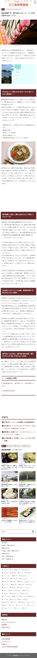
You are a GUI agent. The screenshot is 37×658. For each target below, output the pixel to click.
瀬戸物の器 (27, 446)
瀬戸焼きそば (18, 446)
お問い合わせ (5, 627)
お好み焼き (15, 593)
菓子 (5, 572)
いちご (31, 605)
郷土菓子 (6, 602)
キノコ (23, 596)
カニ (12, 605)
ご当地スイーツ (23, 587)
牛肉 (30, 584)
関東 (4, 548)
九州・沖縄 (6, 559)
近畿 (4, 553)
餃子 (13, 599)
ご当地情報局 (15, 655)
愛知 (3, 9)
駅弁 (32, 596)
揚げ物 (23, 575)
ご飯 (5, 593)
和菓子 (6, 581)
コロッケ (32, 602)
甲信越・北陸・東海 (9, 551)
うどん (6, 578)
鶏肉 (21, 581)
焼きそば (24, 578)
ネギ (14, 602)
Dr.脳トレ (4, 644)
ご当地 (28, 572)
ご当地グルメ (8, 570)
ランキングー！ (6, 641)
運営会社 (4, 619)
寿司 (22, 584)
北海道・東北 (7, 545)
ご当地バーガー (7, 608)
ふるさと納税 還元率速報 (9, 646)
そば (5, 587)
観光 (26, 590)
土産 (19, 590)
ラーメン (6, 575)
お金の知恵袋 (5, 639)
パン (5, 599)
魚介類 (4, 542)
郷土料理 (26, 570)
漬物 (15, 596)
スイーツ (6, 596)
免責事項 (4, 624)
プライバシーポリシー (8, 622)
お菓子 (24, 593)
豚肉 (14, 584)
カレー (6, 584)
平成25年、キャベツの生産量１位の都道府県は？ (19, 422)
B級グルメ (30, 581)
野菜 (14, 572)
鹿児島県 (22, 602)
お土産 (15, 578)
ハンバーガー (21, 605)
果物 (15, 575)
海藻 (5, 605)
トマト (18, 608)
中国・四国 (6, 556)
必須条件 (10, 446)
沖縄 (13, 587)
